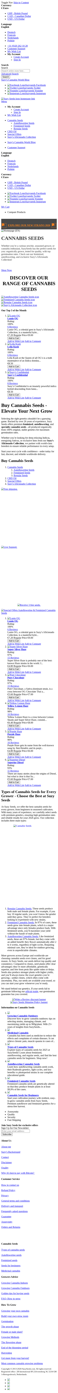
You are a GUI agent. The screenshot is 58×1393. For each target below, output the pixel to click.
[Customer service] (29, 573)
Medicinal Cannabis (17, 1032)
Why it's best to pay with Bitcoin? (18, 1173)
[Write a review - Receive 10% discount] (29, 999)
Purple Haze (13, 734)
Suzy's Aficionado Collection (21, 484)
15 (13, 657)
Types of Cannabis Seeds (20, 1047)
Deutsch (11, 32)
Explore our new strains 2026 (29, 225)
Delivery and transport (12, 1206)
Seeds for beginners (10, 1265)
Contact (5, 1157)
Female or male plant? (12, 1332)
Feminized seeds (9, 1260)
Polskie (11, 40)
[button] (32, 54)
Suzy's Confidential (17, 375)
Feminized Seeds (22, 472)
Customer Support (16, 147)
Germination (7, 1321)
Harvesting (6, 1353)
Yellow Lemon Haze (17, 706)
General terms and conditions (15, 1200)
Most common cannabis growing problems (22, 1363)
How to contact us (10, 1185)
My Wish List (14, 115)
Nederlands (13, 37)
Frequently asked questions (14, 1211)
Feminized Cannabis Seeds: (20, 922)
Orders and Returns (10, 1227)
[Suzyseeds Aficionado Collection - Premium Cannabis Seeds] (19, 305)
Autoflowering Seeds (24, 470)
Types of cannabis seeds (13, 1249)
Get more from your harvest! (15, 1358)
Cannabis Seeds (15, 467)
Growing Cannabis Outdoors (22, 1015)
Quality (5, 1167)
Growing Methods (10, 1337)
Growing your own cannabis (15, 1311)
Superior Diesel (15, 762)
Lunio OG (12, 318)
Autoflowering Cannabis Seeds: (23, 936)
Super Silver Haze (16, 649)
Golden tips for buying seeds (15, 1293)
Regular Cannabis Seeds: (19, 908)
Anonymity (6, 1222)
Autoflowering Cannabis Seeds (23, 1064)
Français (11, 35)
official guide (31, 991)
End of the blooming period (14, 1347)
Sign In (17, 59)
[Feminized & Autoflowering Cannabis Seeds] (29, 605)
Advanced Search (10, 73)
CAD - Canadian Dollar (19, 16)
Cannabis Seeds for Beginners (23, 1095)
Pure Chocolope (15, 677)
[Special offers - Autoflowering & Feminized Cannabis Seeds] (29, 613)
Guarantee (6, 1216)
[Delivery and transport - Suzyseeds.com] (29, 1002)
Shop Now (6, 270)
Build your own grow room (14, 1316)
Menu (4, 101)
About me (6, 1146)
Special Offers (14, 481)
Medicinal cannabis (10, 1271)
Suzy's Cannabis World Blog (21, 142)
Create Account (21, 57)
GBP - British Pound (17, 13)
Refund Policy (8, 1190)
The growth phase (10, 1326)
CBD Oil (11, 478)
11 (13, 771)
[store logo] (18, 98)
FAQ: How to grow (11, 1298)
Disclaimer (6, 1162)
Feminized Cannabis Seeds (21, 1081)
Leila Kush (13, 346)
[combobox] (15, 70)
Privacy (5, 1195)
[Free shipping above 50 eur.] (29, 515)
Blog (15, 80)
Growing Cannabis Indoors (14, 1283)
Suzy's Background (10, 1152)
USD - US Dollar (16, 19)
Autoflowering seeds (11, 1255)
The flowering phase (11, 1342)
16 (13, 714)
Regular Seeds (21, 475)
